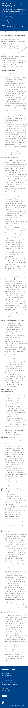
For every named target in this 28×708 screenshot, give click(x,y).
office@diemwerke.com (9, 684)
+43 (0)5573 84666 (8, 681)
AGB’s (3, 692)
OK (3, 27)
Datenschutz (6, 690)
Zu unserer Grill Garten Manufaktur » (13, 705)
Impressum (5, 688)
